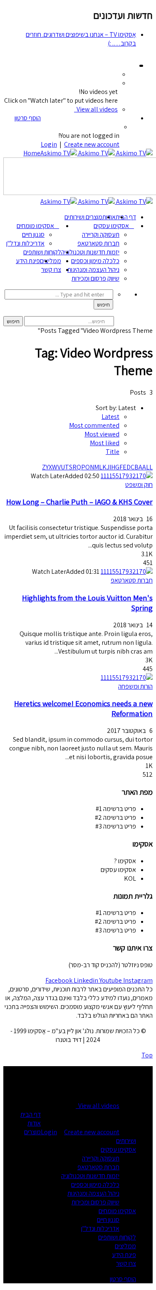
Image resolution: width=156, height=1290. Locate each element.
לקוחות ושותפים (42, 252)
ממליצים (50, 260)
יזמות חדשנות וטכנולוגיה (90, 252)
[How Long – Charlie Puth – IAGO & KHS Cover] (127, 475)
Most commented (94, 425)
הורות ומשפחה (135, 686)
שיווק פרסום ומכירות (95, 278)
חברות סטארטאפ (98, 243)
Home (31, 153)
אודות (34, 1123)
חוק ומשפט (139, 484)
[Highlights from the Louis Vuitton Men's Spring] (127, 571)
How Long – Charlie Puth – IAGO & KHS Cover (79, 502)
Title (112, 451)
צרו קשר (51, 269)
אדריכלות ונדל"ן (25, 243)
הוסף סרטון (28, 118)
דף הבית (126, 217)
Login (49, 144)
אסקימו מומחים (35, 225)
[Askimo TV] (96, 153)
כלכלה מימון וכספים (95, 260)
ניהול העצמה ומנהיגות (93, 269)
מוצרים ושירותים (83, 217)
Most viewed (101, 434)
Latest (110, 416)
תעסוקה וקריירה (100, 234)
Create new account (91, 144)
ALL (147, 467)
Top (147, 1055)
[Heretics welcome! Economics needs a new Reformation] (127, 677)
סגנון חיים (33, 234)
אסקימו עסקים (111, 225)
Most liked (104, 442)
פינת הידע (28, 260)
